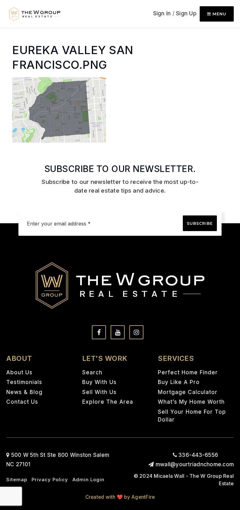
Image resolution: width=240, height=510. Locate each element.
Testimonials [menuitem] (24, 382)
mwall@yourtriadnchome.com (195, 464)
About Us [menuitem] (19, 372)
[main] (120, 71)
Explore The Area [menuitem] (107, 402)
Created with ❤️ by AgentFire (120, 497)
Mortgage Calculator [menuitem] (188, 392)
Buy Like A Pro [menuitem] (179, 382)
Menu (218, 13)
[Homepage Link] (34, 13)
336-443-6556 (197, 455)
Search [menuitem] (92, 372)
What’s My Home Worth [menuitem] (191, 402)
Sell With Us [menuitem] (99, 392)
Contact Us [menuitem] (22, 402)
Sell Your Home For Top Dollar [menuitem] (192, 416)
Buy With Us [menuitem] (99, 382)
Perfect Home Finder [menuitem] (188, 372)
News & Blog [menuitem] (24, 392)
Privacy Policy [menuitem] (50, 479)
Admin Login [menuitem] (88, 479)
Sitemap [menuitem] (16, 479)
